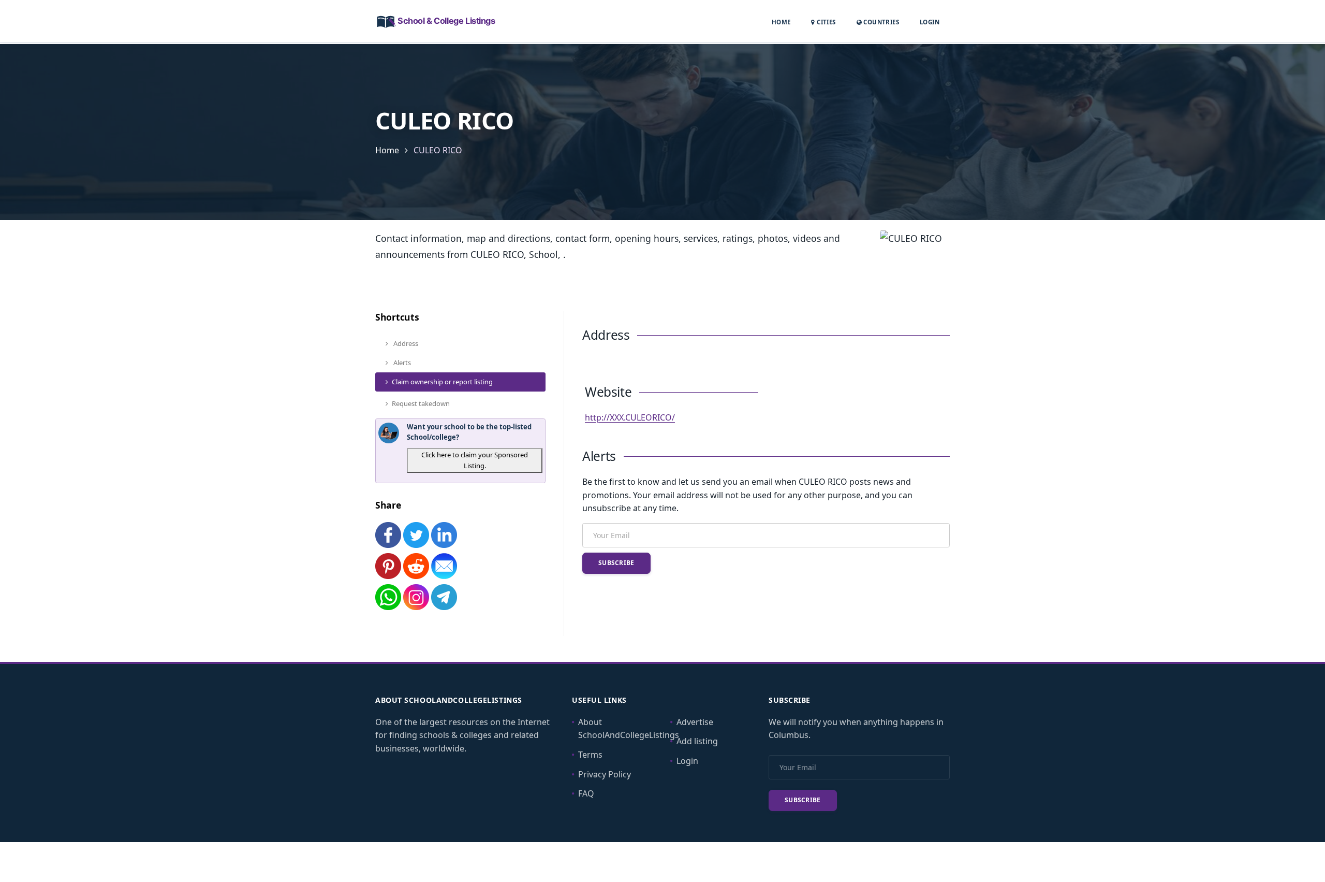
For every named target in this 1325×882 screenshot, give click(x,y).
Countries (880, 22)
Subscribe (616, 562)
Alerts (401, 362)
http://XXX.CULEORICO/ (630, 417)
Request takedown (421, 403)
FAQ (586, 793)
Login (929, 22)
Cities (825, 22)
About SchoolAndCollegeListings (628, 728)
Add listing (697, 741)
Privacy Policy (604, 774)
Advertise (694, 722)
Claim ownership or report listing (442, 381)
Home (781, 22)
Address (405, 343)
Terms (590, 754)
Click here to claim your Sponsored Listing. (474, 460)
